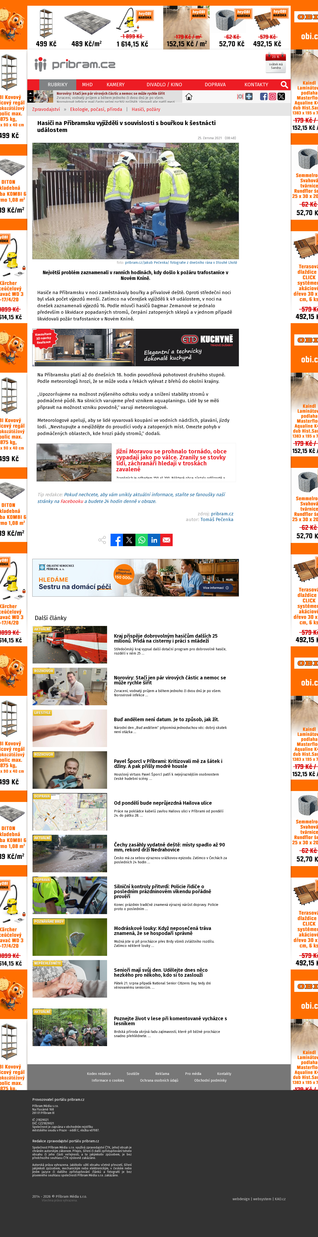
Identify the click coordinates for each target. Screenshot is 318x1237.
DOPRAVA (215, 85)
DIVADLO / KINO (164, 85)
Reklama (162, 1074)
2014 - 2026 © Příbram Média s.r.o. (59, 1198)
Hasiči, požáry (146, 109)
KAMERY (116, 85)
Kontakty (224, 1074)
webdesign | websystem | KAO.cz (259, 1199)
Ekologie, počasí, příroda (96, 109)
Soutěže (133, 1074)
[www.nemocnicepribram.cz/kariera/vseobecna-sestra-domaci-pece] (135, 578)
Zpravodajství (46, 109)
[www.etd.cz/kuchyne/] (135, 348)
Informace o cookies (108, 1080)
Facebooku (71, 501)
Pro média (193, 1074)
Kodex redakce (99, 1074)
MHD (87, 85)
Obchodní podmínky (210, 1080)
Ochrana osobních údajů (159, 1080)
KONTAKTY (256, 85)
